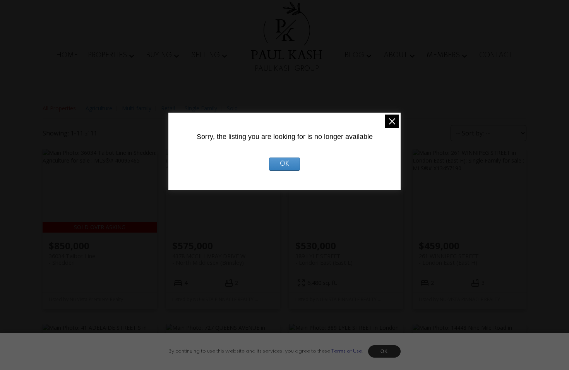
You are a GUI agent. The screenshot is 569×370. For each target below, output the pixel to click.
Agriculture (99, 108)
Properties (107, 55)
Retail (168, 108)
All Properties (59, 108)
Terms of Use (346, 351)
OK (384, 351)
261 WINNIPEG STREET (449, 259)
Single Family (201, 108)
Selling (205, 55)
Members (443, 55)
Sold (232, 108)
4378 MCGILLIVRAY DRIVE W (208, 259)
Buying (159, 55)
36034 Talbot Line (72, 259)
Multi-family (136, 108)
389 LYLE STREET (324, 259)
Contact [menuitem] (496, 55)
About (396, 55)
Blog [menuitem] (354, 55)
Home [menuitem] (67, 55)
